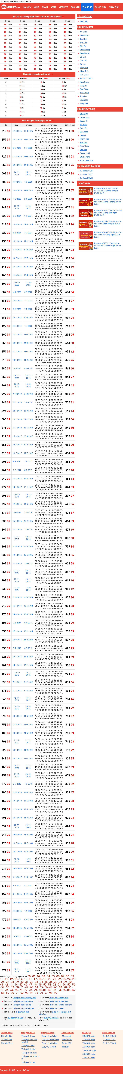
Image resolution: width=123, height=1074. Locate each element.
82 (49, 990)
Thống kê (87, 7)
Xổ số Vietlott (68, 1032)
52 (54, 984)
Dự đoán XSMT (86, 174)
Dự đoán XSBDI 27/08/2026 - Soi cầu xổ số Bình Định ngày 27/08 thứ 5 (106, 190)
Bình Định (84, 114)
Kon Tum (83, 142)
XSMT (53, 7)
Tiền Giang (84, 93)
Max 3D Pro (67, 1040)
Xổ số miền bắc (16, 1025)
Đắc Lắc (83, 128)
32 (31, 981)
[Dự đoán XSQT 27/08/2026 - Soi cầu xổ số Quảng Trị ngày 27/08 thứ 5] (85, 202)
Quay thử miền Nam (50, 1043)
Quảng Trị (84, 121)
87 (73, 990)
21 (54, 979)
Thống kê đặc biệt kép (22, 1005)
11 (6, 979)
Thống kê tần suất (29, 1053)
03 (43, 976)
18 (40, 979)
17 (35, 979)
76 (20, 990)
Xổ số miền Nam (85, 27)
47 (30, 984)
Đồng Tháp (84, 71)
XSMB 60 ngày (88, 1043)
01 (33, 976)
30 (22, 981)
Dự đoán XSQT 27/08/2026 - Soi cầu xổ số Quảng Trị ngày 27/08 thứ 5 (108, 201)
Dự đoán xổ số (108, 1032)
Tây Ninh (83, 39)
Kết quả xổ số (6, 1032)
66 (46, 987)
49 (40, 984)
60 (17, 987)
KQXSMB (36, 1025)
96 (41, 992)
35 (46, 981)
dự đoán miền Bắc (15, 1018)
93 (26, 992)
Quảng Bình (84, 117)
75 (16, 990)
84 (59, 990)
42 (6, 984)
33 (36, 981)
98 (50, 992)
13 (16, 979)
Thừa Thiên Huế (86, 160)
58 (7, 987)
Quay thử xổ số (47, 1032)
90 (12, 992)
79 (35, 990)
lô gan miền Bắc (22, 1012)
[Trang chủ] (11, 9)
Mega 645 (66, 1036)
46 (25, 984)
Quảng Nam (85, 157)
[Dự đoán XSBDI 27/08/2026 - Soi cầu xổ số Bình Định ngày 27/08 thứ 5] (85, 191)
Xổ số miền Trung (86, 109)
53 (59, 984)
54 (64, 984)
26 (2, 981)
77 (25, 990)
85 (64, 990)
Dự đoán (75, 7)
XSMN (45, 7)
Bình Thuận (84, 35)
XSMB (36, 7)
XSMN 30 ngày (88, 1054)
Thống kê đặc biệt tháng (23, 1001)
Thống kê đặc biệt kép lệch (60, 1005)
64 (36, 987)
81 (44, 990)
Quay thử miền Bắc (49, 1036)
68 (55, 987)
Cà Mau (83, 57)
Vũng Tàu (84, 103)
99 (55, 992)
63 (31, 987)
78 (30, 990)
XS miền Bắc (6, 1036)
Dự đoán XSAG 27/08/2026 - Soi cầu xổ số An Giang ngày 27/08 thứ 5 (108, 234)
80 (40, 990)
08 (67, 976)
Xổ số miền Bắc (84, 17)
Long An (83, 85)
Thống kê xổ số (28, 1032)
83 (54, 990)
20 (49, 979)
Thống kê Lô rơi (28, 1046)
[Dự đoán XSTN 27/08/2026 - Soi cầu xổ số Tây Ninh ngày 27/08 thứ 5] (85, 224)
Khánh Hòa (84, 139)
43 (11, 984)
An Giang (83, 32)
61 (22, 987)
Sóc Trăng (84, 89)
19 (44, 979)
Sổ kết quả (100, 7)
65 (41, 987)
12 (11, 979)
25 (73, 979)
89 (7, 992)
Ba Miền (27, 7)
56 (73, 984)
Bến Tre (83, 46)
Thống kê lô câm (28, 1062)
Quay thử (114, 7)
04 (48, 976)
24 (68, 979)
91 (17, 992)
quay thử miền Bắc (51, 1018)
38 (60, 981)
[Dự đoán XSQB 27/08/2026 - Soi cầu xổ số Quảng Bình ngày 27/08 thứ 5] (85, 213)
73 (6, 990)
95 (36, 992)
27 (7, 981)
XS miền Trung (7, 1043)
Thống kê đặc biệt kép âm (23, 1008)
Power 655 (66, 1043)
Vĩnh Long (84, 100)
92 (22, 992)
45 (20, 984)
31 (26, 981)
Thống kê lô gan (28, 1036)
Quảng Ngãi (85, 153)
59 (12, 987)
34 (41, 981)
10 (1, 979)
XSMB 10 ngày (88, 1036)
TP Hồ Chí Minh (86, 78)
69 (60, 987)
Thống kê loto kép (56, 1008)
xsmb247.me (23, 1070)
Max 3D (65, 1047)
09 (72, 976)
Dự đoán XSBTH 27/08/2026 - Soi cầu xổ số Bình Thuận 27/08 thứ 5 (107, 245)
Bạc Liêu (83, 42)
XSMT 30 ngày (88, 1057)
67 (50, 987)
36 (50, 981)
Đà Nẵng (83, 124)
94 (31, 992)
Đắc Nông (84, 132)
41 (1, 984)
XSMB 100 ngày (89, 1050)
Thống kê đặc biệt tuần (58, 998)
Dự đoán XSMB (86, 171)
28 (12, 981)
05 (53, 976)
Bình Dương (85, 50)
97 (46, 992)
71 (70, 987)
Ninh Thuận (84, 146)
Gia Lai (83, 135)
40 (70, 981)
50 (44, 984)
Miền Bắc (84, 21)
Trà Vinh (83, 96)
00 (29, 976)
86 (68, 990)
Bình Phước (85, 53)
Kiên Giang (84, 82)
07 (62, 976)
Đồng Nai (84, 68)
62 (26, 987)
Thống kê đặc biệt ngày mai (24, 998)
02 (38, 976)
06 (57, 976)
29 (17, 981)
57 (2, 987)
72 (1, 990)
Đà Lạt (83, 64)
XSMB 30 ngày (88, 1040)
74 (11, 990)
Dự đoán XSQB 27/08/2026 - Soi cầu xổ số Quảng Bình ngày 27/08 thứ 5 (108, 212)
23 (64, 979)
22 (59, 979)
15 (25, 979)
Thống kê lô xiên (28, 1049)
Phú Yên (83, 150)
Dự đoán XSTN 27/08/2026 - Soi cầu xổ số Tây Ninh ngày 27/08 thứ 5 (108, 223)
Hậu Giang (84, 75)
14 (20, 979)
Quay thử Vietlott (49, 1047)
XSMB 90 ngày (88, 1047)
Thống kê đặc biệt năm (58, 1001)
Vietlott (63, 7)
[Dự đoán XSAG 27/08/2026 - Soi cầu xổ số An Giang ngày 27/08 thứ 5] (85, 235)
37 (55, 981)
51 (49, 984)
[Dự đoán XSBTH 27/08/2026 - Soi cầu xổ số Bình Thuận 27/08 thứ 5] (85, 246)
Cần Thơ (83, 60)
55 (68, 984)
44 (16, 984)
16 (30, 979)
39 (65, 981)
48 (35, 984)
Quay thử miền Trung (50, 1040)
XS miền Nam (6, 1040)
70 (65, 987)
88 (2, 992)
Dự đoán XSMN (86, 178)
